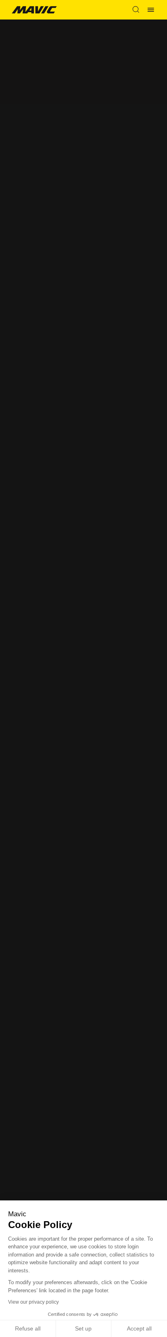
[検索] (135, 9)
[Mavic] (34, 9)
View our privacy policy (33, 1302)
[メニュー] (150, 9)
